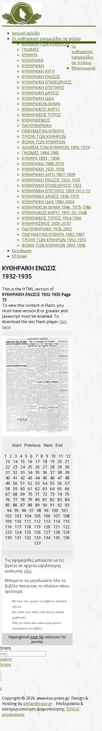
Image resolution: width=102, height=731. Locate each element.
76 (7, 499)
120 (47, 527)
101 (64, 510)
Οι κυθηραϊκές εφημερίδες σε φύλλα (46, 38)
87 (22, 505)
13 (7, 461)
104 (27, 516)
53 (37, 483)
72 (45, 494)
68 (15, 494)
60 (22, 488)
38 (59, 472)
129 (66, 532)
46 (52, 478)
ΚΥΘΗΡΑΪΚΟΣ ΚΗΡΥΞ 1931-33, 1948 (54, 212)
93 (67, 505)
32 (15, 472)
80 (37, 499)
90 (45, 505)
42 (22, 478)
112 (37, 521)
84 (67, 499)
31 (7, 472)
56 (59, 483)
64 (52, 488)
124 (18, 532)
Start (16, 445)
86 (15, 505)
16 (30, 461)
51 (22, 483)
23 (15, 467)
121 (56, 527)
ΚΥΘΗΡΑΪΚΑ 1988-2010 (43, 163)
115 (66, 521)
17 (37, 461)
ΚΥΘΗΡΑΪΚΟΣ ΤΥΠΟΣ (41, 114)
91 (52, 505)
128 (56, 532)
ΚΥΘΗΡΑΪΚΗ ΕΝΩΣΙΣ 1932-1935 (51, 180)
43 (30, 478)
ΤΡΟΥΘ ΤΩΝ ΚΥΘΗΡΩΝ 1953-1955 (54, 240)
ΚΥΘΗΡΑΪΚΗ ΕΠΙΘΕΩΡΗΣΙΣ (47, 82)
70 (30, 494)
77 (15, 499)
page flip (37, 637)
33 (22, 472)
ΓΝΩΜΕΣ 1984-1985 (40, 152)
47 (59, 478)
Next (48, 445)
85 (7, 505)
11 (60, 456)
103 (18, 516)
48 (67, 478)
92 (59, 505)
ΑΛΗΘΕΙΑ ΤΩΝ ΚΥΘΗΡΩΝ (45, 44)
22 (7, 467)
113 (47, 521)
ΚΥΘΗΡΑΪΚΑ (33, 60)
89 (37, 505)
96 (24, 510)
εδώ (28, 571)
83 (59, 499)
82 (52, 499)
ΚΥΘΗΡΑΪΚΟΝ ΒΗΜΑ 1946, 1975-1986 (56, 207)
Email (21, 256)
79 (30, 499)
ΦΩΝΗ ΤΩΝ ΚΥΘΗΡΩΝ (43, 142)
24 (22, 467)
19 (52, 461)
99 (46, 510)
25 (30, 467)
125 (27, 532)
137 (37, 543)
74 (59, 494)
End (58, 445)
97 (31, 510)
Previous (32, 445)
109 (8, 521)
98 (39, 510)
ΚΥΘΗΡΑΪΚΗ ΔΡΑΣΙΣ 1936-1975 (50, 196)
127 (47, 532)
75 (67, 494)
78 (22, 499)
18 (45, 461)
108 (66, 516)
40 (7, 478)
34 (30, 472)
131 (18, 537)
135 (56, 537)
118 (27, 527)
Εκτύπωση (21, 250)
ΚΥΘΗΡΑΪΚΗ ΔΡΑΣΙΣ (40, 93)
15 (22, 461)
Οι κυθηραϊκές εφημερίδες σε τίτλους (83, 54)
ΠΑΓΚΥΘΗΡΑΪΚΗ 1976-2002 (47, 229)
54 (45, 483)
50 (15, 483)
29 (59, 467)
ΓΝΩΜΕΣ (30, 49)
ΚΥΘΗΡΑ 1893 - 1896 (41, 158)
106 (47, 516)
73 (52, 494)
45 (45, 478)
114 (56, 521)
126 (37, 532)
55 (52, 483)
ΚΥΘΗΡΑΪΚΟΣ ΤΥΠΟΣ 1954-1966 (51, 218)
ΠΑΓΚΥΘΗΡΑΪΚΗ (37, 125)
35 (37, 472)
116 (8, 527)
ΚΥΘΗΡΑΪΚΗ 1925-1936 (43, 169)
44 (37, 478)
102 (8, 516)
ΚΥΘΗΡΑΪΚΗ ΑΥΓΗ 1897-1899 (48, 174)
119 (37, 527)
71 (37, 494)
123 (8, 532)
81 (45, 499)
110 (18, 521)
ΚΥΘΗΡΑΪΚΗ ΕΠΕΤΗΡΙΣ (43, 87)
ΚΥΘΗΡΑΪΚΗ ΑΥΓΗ (38, 71)
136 (66, 537)
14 (15, 461)
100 (54, 510)
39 (67, 472)
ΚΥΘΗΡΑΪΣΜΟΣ (36, 120)
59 (15, 488)
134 (47, 537)
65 (59, 488)
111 (27, 521)
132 (27, 537)
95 (16, 510)
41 (15, 478)
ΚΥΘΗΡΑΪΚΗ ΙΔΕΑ (38, 98)
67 (7, 494)
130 (8, 537)
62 (37, 488)
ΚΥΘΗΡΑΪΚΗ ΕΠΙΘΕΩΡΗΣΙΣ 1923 (51, 185)
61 (30, 488)
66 (67, 488)
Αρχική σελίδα (25, 33)
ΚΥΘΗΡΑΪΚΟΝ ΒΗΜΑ (41, 104)
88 (30, 505)
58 (7, 488)
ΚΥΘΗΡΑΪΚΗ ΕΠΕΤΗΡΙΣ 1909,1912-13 (56, 191)
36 (45, 472)
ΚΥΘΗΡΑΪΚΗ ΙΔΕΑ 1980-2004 (48, 201)
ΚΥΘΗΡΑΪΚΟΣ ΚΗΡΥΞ (41, 109)
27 (45, 467)
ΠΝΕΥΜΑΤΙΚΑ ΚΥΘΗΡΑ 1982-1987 (53, 234)
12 (68, 456)
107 (56, 516)
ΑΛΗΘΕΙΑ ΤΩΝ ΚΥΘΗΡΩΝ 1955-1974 (56, 147)
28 (52, 467)
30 (67, 467)
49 (7, 483)
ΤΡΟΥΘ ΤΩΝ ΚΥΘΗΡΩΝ (44, 136)
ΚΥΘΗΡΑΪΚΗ (33, 65)
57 (67, 483)
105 (37, 516)
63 (45, 488)
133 (37, 537)
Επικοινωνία (83, 68)
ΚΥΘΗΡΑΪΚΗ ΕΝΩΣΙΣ (41, 76)
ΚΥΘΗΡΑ (29, 55)
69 (22, 494)
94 (9, 510)
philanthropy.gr (37, 703)
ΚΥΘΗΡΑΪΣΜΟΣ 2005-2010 (46, 223)
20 (59, 461)
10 (53, 456)
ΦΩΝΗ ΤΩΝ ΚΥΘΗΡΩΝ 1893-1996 (53, 245)
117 (18, 527)
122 (66, 527)
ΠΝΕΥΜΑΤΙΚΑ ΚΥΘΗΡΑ (43, 131)
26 (37, 467)
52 (30, 483)
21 (67, 461)
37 (52, 472)
